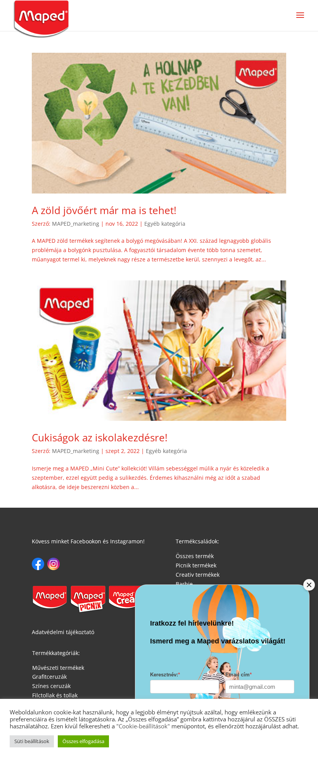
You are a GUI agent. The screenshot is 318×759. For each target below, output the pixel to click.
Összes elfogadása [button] (83, 741)
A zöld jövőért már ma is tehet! (104, 210)
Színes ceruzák (51, 686)
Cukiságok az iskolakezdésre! (100, 437)
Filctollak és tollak (55, 695)
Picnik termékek (196, 565)
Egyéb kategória (164, 223)
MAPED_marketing (75, 223)
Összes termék (195, 556)
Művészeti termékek (58, 667)
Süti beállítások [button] (31, 741)
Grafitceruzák (49, 676)
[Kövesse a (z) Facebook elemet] (38, 564)
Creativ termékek (197, 574)
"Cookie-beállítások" (142, 726)
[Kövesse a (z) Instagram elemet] (53, 564)
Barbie (184, 584)
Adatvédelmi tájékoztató (63, 632)
